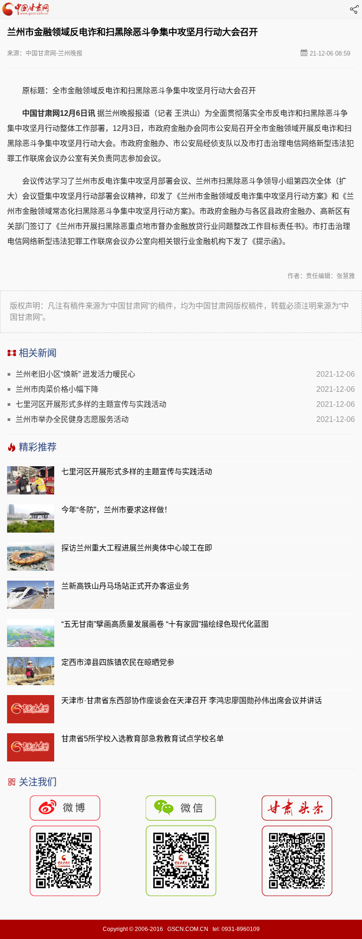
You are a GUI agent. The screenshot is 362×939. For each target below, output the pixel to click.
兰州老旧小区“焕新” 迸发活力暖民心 (75, 374)
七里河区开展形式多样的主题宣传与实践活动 (91, 404)
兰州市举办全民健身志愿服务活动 (72, 419)
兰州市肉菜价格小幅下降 (57, 389)
